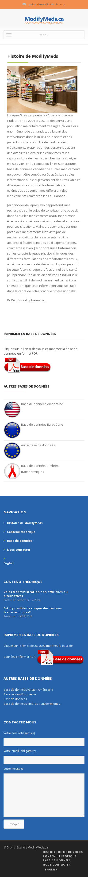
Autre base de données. (38, 445)
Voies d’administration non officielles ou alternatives (36, 594)
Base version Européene (20, 694)
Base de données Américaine (42, 404)
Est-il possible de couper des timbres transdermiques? (33, 610)
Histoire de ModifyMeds (25, 523)
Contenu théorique (21, 532)
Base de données (19, 541)
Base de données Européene (42, 424)
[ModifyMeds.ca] (44, 20)
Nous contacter (19, 550)
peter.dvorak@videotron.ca (47, 4)
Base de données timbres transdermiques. (32, 704)
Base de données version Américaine (29, 690)
